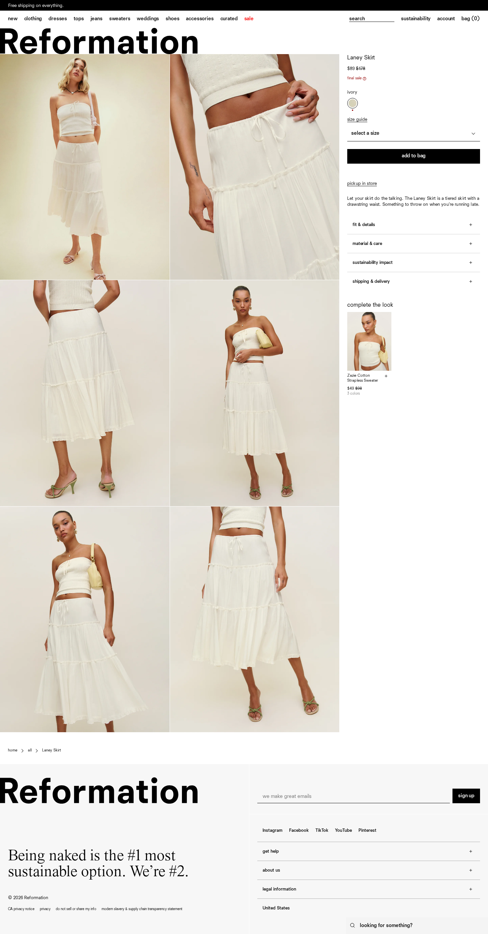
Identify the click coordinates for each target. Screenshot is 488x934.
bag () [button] (470, 19)
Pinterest (367, 830)
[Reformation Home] (244, 41)
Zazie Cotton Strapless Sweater (362, 378)
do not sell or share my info (76, 909)
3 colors (353, 393)
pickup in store (362, 183)
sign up (466, 796)
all (29, 750)
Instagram (273, 830)
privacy (45, 909)
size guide (357, 119)
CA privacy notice (21, 909)
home (12, 750)
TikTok (321, 830)
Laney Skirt (51, 750)
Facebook (299, 830)
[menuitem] (16, 19)
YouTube (343, 830)
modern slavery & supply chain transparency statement (142, 909)
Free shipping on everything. (36, 5)
